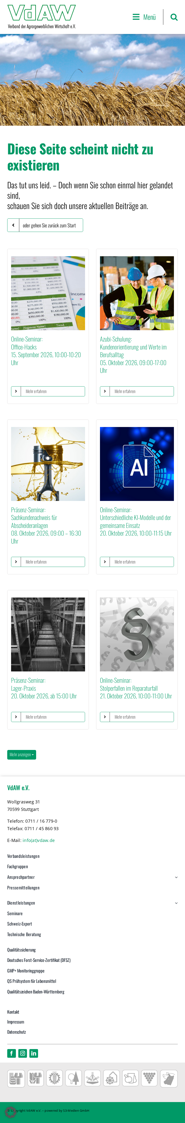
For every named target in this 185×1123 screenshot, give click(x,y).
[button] (174, 17)
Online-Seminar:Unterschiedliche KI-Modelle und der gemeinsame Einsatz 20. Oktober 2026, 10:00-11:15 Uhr (136, 521)
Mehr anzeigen (21, 754)
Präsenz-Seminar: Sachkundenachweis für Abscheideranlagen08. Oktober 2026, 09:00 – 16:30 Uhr (46, 525)
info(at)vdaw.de (39, 840)
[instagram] (22, 1053)
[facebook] (11, 1053)
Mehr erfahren (36, 391)
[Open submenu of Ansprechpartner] (175, 879)
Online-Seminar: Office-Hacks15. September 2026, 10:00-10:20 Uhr (46, 350)
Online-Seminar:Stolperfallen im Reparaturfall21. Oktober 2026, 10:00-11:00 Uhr (136, 688)
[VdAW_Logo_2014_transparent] (41, 7)
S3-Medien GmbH (76, 1110)
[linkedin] (33, 1053)
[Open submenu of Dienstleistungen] (175, 905)
